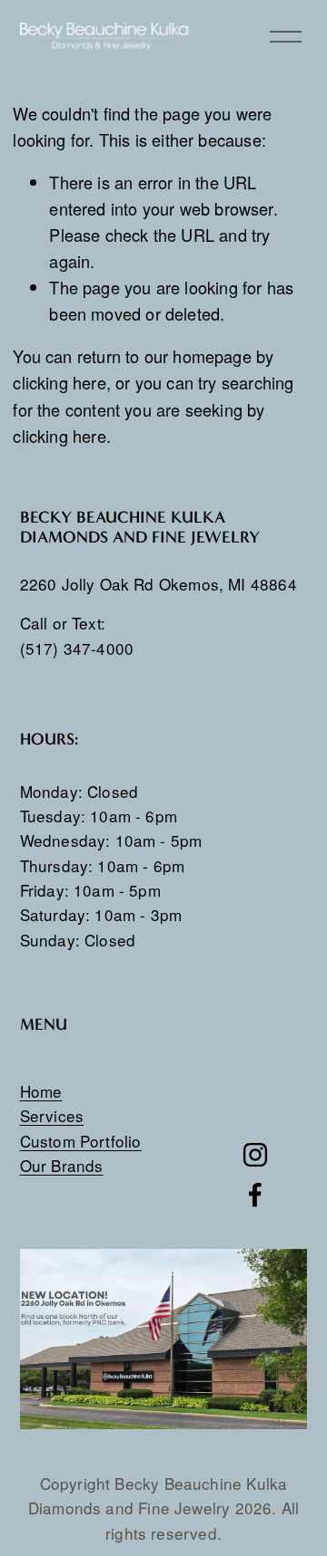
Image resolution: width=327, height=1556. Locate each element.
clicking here (59, 382)
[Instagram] (255, 1154)
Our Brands (62, 1165)
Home (41, 1091)
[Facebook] (255, 1194)
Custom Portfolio (81, 1140)
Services (52, 1115)
